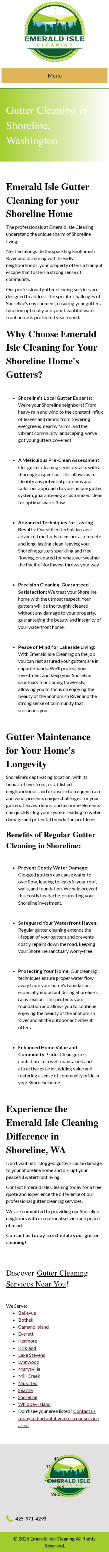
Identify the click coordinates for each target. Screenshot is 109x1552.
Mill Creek (29, 1376)
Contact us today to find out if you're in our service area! (58, 1418)
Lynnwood (28, 1362)
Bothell (25, 1320)
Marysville (29, 1369)
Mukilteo (28, 1383)
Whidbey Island (34, 1404)
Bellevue (27, 1313)
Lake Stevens (31, 1355)
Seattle (25, 1390)
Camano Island (33, 1327)
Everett (26, 1334)
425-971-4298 (30, 1518)
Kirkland (27, 1348)
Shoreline (27, 1397)
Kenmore (27, 1340)
